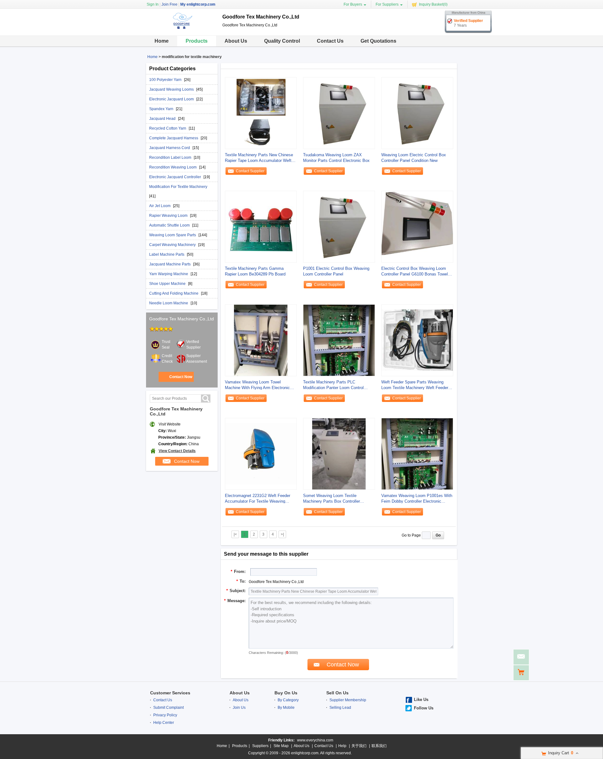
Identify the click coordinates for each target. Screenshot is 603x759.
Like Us (421, 699)
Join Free (169, 4)
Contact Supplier (250, 171)
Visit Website (170, 424)
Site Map (281, 746)
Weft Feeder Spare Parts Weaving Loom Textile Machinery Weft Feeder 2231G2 (414, 385)
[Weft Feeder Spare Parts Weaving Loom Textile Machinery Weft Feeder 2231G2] (417, 340)
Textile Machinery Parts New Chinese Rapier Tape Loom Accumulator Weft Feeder (259, 157)
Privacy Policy (165, 715)
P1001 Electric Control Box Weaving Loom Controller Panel (336, 271)
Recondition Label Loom (170, 157)
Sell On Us (337, 692)
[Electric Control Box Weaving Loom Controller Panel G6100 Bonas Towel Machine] (417, 226)
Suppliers (260, 746)
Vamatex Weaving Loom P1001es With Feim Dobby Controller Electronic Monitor (416, 498)
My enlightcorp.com (197, 4)
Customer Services (170, 692)
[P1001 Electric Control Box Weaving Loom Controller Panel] (339, 226)
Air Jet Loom (160, 206)
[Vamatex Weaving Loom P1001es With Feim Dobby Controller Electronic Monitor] (417, 454)
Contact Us (330, 41)
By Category (288, 700)
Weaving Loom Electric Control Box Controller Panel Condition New (413, 157)
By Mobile (286, 707)
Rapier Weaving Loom (168, 215)
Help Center (163, 722)
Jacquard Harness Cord (170, 148)
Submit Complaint (168, 707)
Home (162, 41)
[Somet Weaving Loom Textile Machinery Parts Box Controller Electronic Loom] (339, 454)
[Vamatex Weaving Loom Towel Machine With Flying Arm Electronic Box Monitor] (260, 340)
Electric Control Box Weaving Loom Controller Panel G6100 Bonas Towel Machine (414, 271)
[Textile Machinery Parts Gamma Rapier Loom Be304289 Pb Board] (260, 226)
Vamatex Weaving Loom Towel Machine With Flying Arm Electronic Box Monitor (257, 385)
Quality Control (282, 41)
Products (197, 41)
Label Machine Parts (167, 254)
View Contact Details (177, 451)
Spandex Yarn (161, 109)
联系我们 (379, 746)
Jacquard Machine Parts (170, 264)
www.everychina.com (315, 740)
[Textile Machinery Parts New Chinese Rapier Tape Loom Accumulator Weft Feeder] (260, 113)
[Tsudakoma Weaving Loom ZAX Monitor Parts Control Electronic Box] (339, 113)
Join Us (239, 707)
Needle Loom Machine (169, 303)
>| (282, 534)
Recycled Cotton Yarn (168, 128)
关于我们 (359, 746)
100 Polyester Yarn (165, 80)
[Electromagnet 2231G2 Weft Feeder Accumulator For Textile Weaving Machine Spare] (260, 454)
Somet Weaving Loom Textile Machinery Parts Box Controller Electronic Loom (331, 498)
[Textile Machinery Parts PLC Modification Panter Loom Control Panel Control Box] (339, 340)
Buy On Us (285, 692)
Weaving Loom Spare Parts (173, 235)
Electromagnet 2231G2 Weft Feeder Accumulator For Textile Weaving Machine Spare (257, 498)
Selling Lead (340, 707)
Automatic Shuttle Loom (170, 225)
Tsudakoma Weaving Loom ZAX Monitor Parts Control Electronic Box (336, 157)
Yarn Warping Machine (169, 274)
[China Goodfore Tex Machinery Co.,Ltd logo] (182, 31)
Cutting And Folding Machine (174, 293)
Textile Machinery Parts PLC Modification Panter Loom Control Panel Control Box (333, 385)
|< (235, 534)
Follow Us (423, 708)
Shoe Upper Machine (168, 283)
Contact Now (180, 377)
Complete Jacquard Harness (174, 138)
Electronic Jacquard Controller (175, 177)
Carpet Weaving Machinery (173, 245)
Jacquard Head (163, 118)
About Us (236, 41)
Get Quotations (378, 41)
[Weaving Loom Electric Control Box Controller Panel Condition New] (417, 113)
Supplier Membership (347, 700)
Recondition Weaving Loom (173, 167)
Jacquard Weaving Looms (172, 89)
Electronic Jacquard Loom (172, 99)
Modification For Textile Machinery (178, 186)
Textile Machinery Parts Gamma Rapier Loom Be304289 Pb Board (255, 271)
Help (342, 746)
